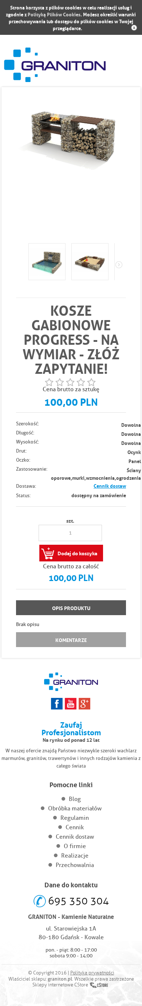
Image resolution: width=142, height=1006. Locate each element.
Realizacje (74, 855)
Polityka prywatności (92, 973)
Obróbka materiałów (75, 808)
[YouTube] (70, 703)
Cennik (75, 827)
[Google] (84, 703)
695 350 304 (78, 901)
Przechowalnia (75, 865)
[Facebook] (57, 703)
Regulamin (74, 818)
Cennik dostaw (110, 485)
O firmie (75, 846)
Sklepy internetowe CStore (60, 985)
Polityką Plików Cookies (54, 14)
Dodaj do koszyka (77, 553)
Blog (75, 799)
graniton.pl (60, 979)
